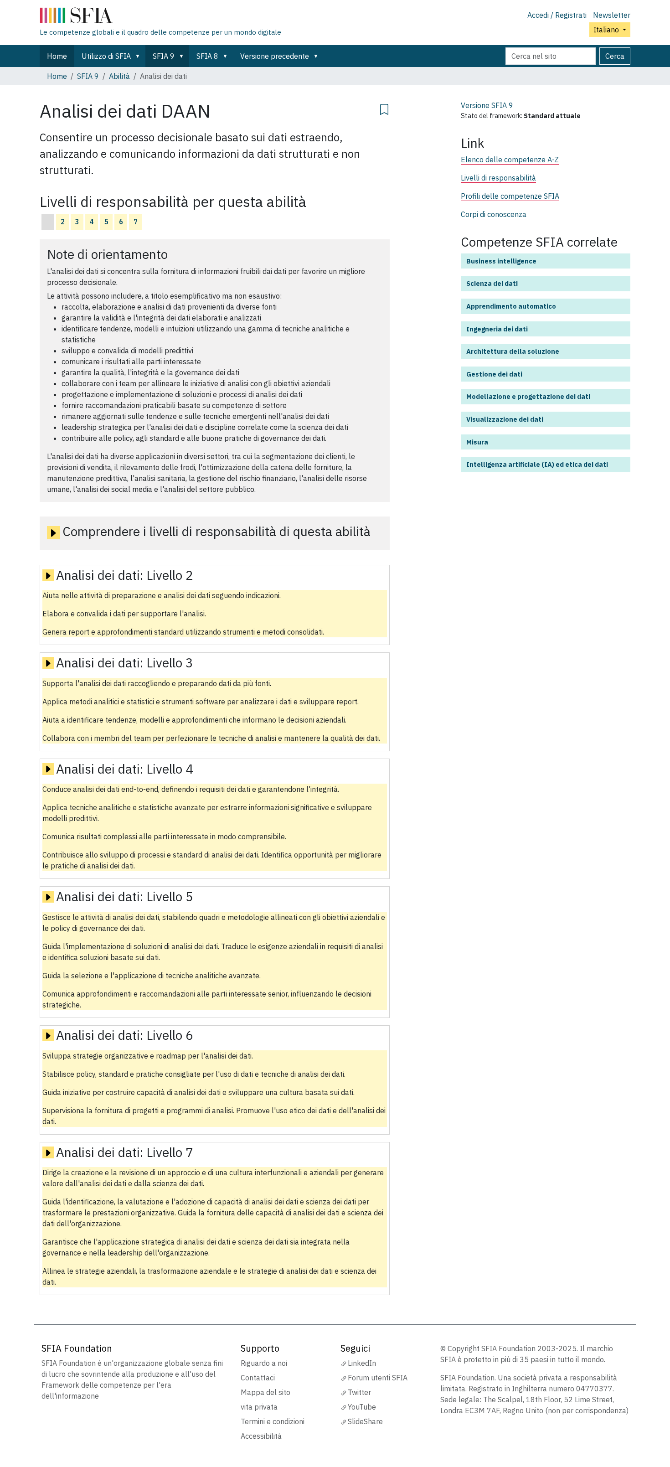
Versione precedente (274, 56)
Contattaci (258, 1377)
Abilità (119, 76)
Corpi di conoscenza (493, 214)
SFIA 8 (207, 56)
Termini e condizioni (272, 1421)
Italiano (607, 29)
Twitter (359, 1392)
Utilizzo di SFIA (106, 56)
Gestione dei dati (494, 374)
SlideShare (365, 1421)
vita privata (259, 1406)
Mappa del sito (265, 1392)
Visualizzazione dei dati (504, 419)
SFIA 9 (164, 56)
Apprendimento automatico (511, 306)
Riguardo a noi (264, 1363)
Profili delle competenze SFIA (510, 196)
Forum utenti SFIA (377, 1377)
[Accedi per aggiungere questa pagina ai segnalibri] (384, 108)
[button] (139, 56)
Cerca (614, 56)
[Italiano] (160, 17)
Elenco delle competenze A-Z (510, 159)
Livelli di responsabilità (498, 177)
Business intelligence (501, 261)
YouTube (362, 1406)
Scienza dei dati (492, 283)
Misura (477, 442)
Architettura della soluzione (512, 351)
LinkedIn (362, 1363)
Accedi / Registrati (557, 15)
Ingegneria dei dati (497, 329)
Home (57, 56)
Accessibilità (261, 1436)
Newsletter (611, 15)
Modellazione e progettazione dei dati (528, 396)
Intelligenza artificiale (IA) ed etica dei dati (537, 464)
